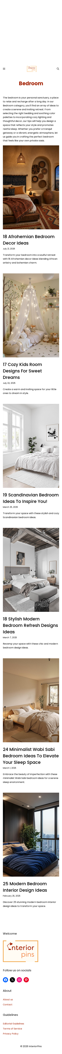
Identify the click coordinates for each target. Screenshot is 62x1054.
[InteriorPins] (31, 69)
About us (8, 999)
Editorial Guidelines (13, 1023)
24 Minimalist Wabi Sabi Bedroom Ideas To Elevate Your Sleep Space (31, 755)
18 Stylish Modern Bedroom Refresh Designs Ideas (30, 625)
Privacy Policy (10, 1033)
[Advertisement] (31, 32)
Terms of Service (12, 1028)
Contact (7, 1004)
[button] (58, 68)
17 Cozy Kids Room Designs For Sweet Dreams (22, 370)
